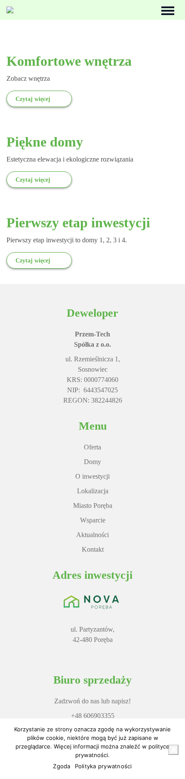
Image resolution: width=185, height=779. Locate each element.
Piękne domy (44, 142)
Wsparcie (92, 520)
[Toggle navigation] (167, 10)
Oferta (92, 447)
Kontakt (93, 549)
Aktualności (92, 534)
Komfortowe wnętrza (69, 61)
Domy (92, 461)
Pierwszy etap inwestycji (78, 222)
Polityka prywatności (103, 766)
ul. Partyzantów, (92, 629)
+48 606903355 (92, 715)
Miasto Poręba (92, 505)
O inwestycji (92, 476)
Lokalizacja (92, 491)
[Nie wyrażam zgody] (173, 750)
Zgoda (61, 766)
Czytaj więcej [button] (32, 99)
